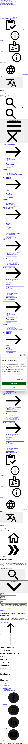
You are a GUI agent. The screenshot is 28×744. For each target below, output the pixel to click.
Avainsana (2, 596)
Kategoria (2, 593)
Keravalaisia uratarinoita (11, 263)
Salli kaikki (14, 383)
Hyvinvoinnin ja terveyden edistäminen (15, 286)
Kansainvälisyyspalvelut (11, 256)
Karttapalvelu (9, 176)
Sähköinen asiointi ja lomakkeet (13, 206)
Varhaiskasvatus (9, 190)
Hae (2, 579)
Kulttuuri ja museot (10, 222)
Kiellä (14, 387)
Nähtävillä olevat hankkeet (12, 173)
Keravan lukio (9, 194)
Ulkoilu (7, 226)
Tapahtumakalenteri (10, 234)
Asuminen (8, 158)
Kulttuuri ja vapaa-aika (8, 207)
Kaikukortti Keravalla (11, 237)
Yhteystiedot (6, 685)
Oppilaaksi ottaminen (10, 203)
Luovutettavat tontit (10, 172)
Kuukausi (2, 598)
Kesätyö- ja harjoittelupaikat (12, 262)
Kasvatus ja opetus (7, 177)
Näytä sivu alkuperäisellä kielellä (8, 2)
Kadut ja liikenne (9, 160)
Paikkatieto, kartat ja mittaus (12, 162)
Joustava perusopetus (10, 204)
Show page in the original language (8, 4)
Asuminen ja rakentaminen (9, 144)
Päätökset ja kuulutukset (11, 297)
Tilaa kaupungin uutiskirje (9, 690)
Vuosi (1, 601)
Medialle (8, 287)
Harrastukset (8, 227)
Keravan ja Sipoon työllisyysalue (13, 252)
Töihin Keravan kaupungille (12, 254)
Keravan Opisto (9, 197)
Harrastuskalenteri (10, 236)
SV (24, 74)
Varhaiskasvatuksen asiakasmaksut (13, 202)
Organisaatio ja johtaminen (12, 279)
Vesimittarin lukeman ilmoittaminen (14, 174)
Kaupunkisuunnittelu (10, 159)
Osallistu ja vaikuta (10, 280)
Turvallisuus (8, 284)
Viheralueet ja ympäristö (11, 166)
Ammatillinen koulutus (11, 196)
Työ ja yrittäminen (7, 238)
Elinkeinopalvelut (10, 253)
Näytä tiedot (20, 379)
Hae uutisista (3, 568)
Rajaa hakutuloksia (14, 581)
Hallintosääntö (9, 294)
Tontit (7, 163)
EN (26, 74)
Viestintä (2, 610)
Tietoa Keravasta (9, 288)
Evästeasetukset (18, 743)
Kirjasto (7, 220)
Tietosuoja (12, 743)
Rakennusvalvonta (10, 164)
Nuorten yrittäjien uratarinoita (12, 264)
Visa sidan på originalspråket (6, 3)
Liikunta (8, 224)
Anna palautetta (6, 686)
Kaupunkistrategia (10, 296)
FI (22, 74)
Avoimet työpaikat (10, 260)
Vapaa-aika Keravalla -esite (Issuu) (13, 233)
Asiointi (7, 283)
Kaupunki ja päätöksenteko (9, 266)
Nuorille (7, 228)
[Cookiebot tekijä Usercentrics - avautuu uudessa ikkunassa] (20, 355)
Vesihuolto (8, 167)
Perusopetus (8, 193)
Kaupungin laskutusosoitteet (12, 293)
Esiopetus (8, 192)
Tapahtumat (8, 223)
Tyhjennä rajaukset (13, 605)
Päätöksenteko (9, 282)
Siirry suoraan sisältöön (5, 0)
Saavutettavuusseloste (5, 743)
